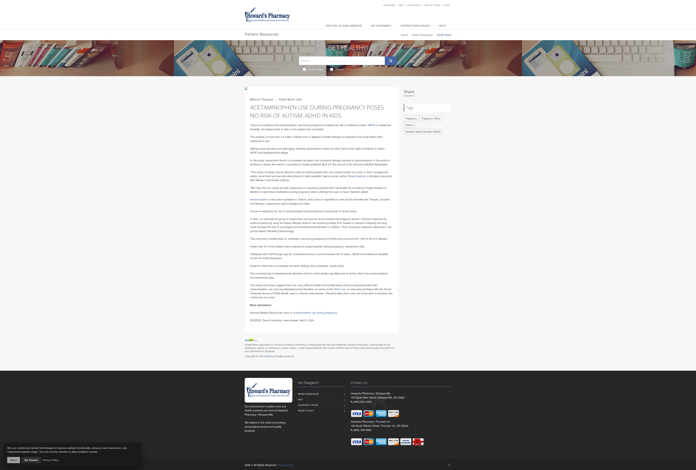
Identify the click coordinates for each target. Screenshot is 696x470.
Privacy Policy (306, 410)
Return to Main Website (344, 25)
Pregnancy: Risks (431, 118)
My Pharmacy (381, 25)
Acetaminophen (259, 199)
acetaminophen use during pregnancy (315, 312)
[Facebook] (449, 465)
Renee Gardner (357, 176)
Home (404, 35)
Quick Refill (414, 5)
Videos (339, 69)
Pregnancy (411, 118)
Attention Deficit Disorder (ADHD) (423, 131)
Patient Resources (415, 25)
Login (447, 5)
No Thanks (31, 460)
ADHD (371, 125)
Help (401, 5)
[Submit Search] (391, 60)
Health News (316, 69)
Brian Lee (340, 289)
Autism (409, 125)
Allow (13, 460)
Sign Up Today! (432, 5)
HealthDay (268, 356)
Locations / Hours (308, 404)
